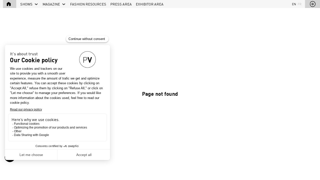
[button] (9, 4)
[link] (29, 4)
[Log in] (312, 4)
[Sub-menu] (36, 4)
